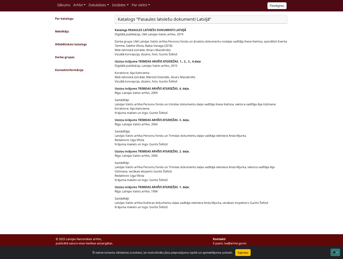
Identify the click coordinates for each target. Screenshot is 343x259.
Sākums (63, 4)
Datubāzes (97, 4)
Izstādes (119, 4)
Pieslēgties (277, 6)
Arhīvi (78, 4)
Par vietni (139, 4)
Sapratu (243, 253)
